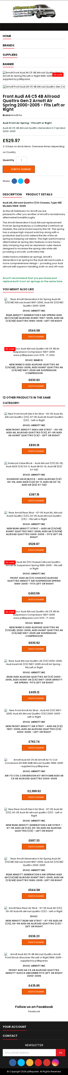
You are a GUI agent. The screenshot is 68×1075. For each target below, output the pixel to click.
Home (7, 36)
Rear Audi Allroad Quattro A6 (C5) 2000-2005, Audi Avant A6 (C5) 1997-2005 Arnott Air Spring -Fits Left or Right (34, 679)
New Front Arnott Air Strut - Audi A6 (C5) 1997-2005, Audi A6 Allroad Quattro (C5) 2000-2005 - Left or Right (34, 729)
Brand (7, 115)
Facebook (34, 1011)
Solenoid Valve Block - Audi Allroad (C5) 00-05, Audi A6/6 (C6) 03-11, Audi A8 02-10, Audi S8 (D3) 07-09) (34, 482)
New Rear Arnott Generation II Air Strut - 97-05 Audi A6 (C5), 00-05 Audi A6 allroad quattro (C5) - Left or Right (34, 828)
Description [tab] (12, 194)
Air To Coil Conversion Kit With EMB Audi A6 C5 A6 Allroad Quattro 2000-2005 (34, 777)
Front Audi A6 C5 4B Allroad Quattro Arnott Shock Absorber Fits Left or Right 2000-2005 (34, 973)
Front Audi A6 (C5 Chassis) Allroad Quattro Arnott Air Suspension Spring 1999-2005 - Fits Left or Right (34, 580)
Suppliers (10, 55)
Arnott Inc (16, 115)
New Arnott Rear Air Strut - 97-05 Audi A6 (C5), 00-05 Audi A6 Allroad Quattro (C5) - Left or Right (34, 923)
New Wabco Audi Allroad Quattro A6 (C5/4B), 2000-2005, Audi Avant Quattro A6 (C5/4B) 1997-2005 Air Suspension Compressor (34, 369)
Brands (8, 45)
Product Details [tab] (39, 194)
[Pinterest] (27, 181)
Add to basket (18, 169)
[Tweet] (20, 181)
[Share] (14, 181)
